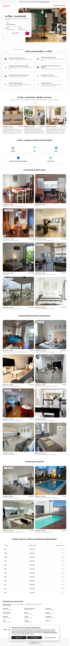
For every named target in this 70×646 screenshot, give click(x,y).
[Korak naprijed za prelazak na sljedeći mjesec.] (23, 33)
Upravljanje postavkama (50, 637)
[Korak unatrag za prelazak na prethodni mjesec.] (7, 33)
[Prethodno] (32, 103)
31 (7, 52)
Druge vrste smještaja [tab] (18, 604)
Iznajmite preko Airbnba (59, 5)
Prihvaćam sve (19, 637)
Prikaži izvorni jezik (45, 1)
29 (20, 49)
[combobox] (17, 24)
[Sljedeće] (37, 103)
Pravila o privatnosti (32, 643)
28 (17, 49)
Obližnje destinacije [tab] (7, 604)
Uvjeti (39, 643)
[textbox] (11, 29)
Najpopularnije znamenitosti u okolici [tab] (34, 604)
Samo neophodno (34, 637)
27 (15, 49)
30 (23, 49)
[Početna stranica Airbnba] (6, 6)
